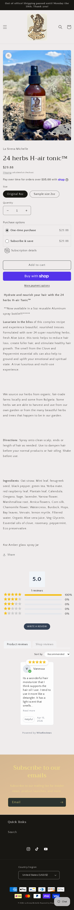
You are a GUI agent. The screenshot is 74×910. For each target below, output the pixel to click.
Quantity (8, 202)
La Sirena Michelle (32, 903)
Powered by (37, 733)
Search (12, 832)
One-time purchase (23, 230)
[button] (5, 27)
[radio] (7, 230)
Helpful (29, 719)
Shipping (7, 173)
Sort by (38, 654)
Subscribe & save (22, 241)
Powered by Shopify (48, 903)
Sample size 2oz (44, 194)
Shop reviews (44, 644)
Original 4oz (15, 194)
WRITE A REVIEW (37, 626)
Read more (29, 710)
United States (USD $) (35, 875)
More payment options (37, 285)
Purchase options (14, 222)
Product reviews (17, 644)
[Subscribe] (61, 802)
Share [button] (11, 554)
